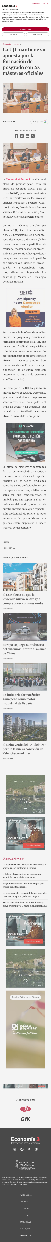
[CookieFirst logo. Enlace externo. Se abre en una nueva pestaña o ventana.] (9, 6)
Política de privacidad (40, 3)
